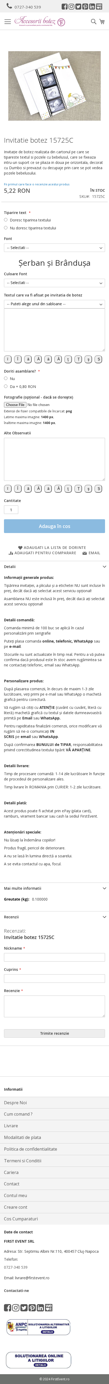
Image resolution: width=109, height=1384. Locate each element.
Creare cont (15, 1207)
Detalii (10, 566)
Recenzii (11, 916)
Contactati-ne (16, 1290)
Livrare (11, 1126)
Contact (11, 1184)
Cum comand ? (18, 1114)
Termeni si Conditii (22, 1161)
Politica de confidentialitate (30, 1149)
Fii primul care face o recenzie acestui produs (36, 184)
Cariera (11, 1172)
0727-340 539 (28, 7)
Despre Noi (15, 1103)
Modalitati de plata (22, 1137)
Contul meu (15, 1195)
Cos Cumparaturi (21, 1219)
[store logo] (40, 21)
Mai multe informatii (22, 888)
